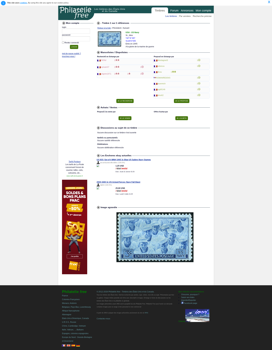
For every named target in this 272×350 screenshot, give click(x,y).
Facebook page (190, 303)
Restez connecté (72, 43)
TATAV (103, 60)
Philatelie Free (76, 13)
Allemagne (66, 314)
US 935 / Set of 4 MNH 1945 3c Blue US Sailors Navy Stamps (124, 160)
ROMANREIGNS (163, 78)
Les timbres (171, 16)
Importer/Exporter (188, 300)
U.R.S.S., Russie (69, 322)
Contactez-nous (103, 319)
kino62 (161, 95)
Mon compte (203, 10)
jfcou (160, 72)
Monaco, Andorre (69, 303)
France (65, 296)
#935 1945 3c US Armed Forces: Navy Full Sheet (118, 182)
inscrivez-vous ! (68, 56)
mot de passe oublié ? (71, 53)
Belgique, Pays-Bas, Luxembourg (76, 307)
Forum (174, 10)
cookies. (24, 3)
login (64, 27)
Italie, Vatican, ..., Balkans (73, 330)
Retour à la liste (104, 28)
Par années (185, 16)
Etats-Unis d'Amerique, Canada (75, 318)
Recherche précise (202, 16)
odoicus (161, 66)
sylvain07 (105, 67)
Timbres (160, 10)
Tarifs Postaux (75, 162)
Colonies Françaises (71, 299)
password (66, 35)
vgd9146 (161, 89)
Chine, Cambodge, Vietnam (74, 326)
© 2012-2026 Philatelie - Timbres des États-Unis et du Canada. (125, 292)
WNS (146, 313)
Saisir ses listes (187, 297)
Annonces (187, 10)
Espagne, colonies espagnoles (75, 333)
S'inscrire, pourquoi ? (190, 294)
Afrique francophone (70, 311)
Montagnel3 (163, 60)
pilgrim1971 (106, 74)
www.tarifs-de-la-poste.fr (75, 176)
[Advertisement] (74, 110)
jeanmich (162, 84)
